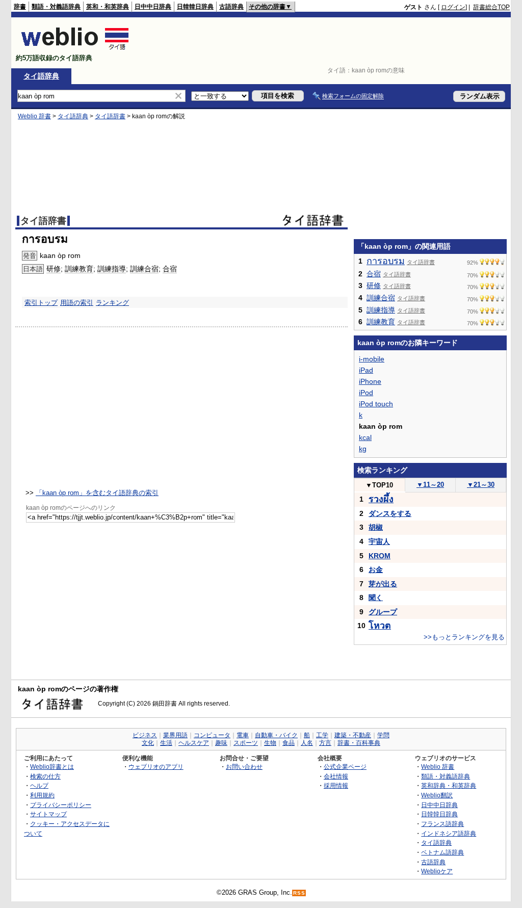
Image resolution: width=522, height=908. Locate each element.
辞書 (20, 7)
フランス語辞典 (442, 823)
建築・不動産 (352, 735)
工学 (322, 735)
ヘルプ (39, 785)
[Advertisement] (324, 43)
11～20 (430, 484)
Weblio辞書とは (52, 766)
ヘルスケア (193, 743)
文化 (148, 743)
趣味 (221, 743)
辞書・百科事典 (358, 743)
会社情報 (336, 776)
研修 (53, 269)
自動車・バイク (276, 735)
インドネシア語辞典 (448, 833)
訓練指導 (111, 269)
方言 (325, 743)
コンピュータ (212, 735)
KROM (379, 556)
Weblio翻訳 (437, 795)
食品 (288, 743)
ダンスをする (390, 513)
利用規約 (42, 795)
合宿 (170, 269)
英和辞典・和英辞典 (448, 785)
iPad (366, 370)
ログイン (453, 7)
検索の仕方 (45, 776)
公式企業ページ (345, 766)
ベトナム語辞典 (442, 852)
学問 (383, 735)
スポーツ (245, 743)
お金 (376, 569)
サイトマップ (48, 814)
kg (363, 449)
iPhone (370, 381)
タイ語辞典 (41, 76)
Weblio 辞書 (34, 116)
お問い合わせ (244, 766)
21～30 (480, 484)
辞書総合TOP (491, 7)
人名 (307, 743)
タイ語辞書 (110, 116)
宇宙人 (379, 541)
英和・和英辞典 (107, 7)
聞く (376, 597)
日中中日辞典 (153, 7)
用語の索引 (76, 302)
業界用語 (175, 735)
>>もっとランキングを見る (464, 637)
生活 (166, 743)
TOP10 (379, 485)
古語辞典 (231, 7)
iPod (366, 392)
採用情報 (336, 785)
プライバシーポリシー (60, 804)
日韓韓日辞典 (195, 7)
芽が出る (383, 584)
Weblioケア (437, 871)
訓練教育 (79, 269)
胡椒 (376, 527)
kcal (365, 437)
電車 (243, 735)
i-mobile (371, 359)
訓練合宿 (144, 269)
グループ (383, 612)
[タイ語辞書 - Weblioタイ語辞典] (75, 49)
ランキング (112, 302)
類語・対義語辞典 (56, 7)
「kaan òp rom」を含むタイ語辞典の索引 (97, 493)
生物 (270, 743)
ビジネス (145, 735)
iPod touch (376, 404)
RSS (299, 893)
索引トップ (41, 302)
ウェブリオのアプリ (156, 766)
